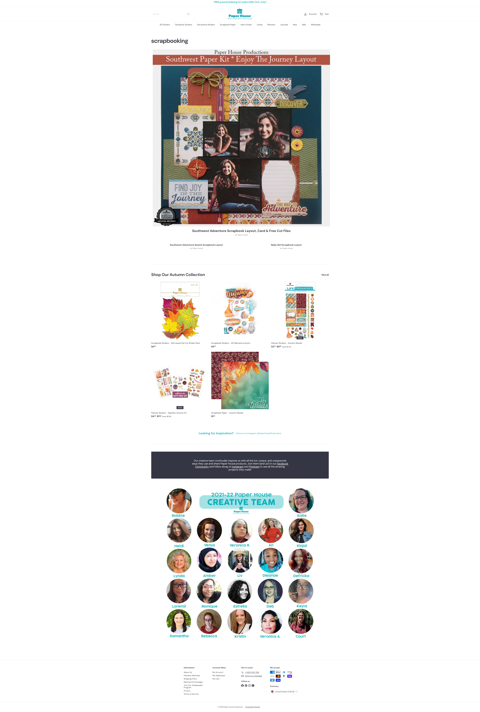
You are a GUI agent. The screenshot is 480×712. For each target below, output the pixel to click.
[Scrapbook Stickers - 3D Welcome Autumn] (240, 316)
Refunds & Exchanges (193, 682)
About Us (188, 672)
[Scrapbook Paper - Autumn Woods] (240, 386)
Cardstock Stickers (183, 24)
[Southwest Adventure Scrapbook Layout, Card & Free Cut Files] (241, 137)
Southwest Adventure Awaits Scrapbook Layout (196, 245)
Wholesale (315, 24)
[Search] (188, 14)
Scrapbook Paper (228, 24)
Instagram (238, 466)
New (295, 24)
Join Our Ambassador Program (193, 686)
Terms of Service (191, 694)
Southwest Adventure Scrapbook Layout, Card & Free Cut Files (241, 231)
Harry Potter (246, 24)
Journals (284, 24)
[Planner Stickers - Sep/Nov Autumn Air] (180, 386)
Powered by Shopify (252, 707)
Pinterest (254, 466)
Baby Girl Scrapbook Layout (286, 245)
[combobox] (171, 14)
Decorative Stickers (206, 24)
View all (325, 274)
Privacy (187, 691)
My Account (217, 672)
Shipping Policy (190, 679)
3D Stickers (165, 24)
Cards (259, 24)
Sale (304, 24)
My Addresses (218, 675)
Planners (271, 24)
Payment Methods (192, 675)
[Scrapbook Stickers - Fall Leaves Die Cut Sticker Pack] (180, 316)
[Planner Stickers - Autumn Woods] (300, 316)
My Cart (216, 679)
